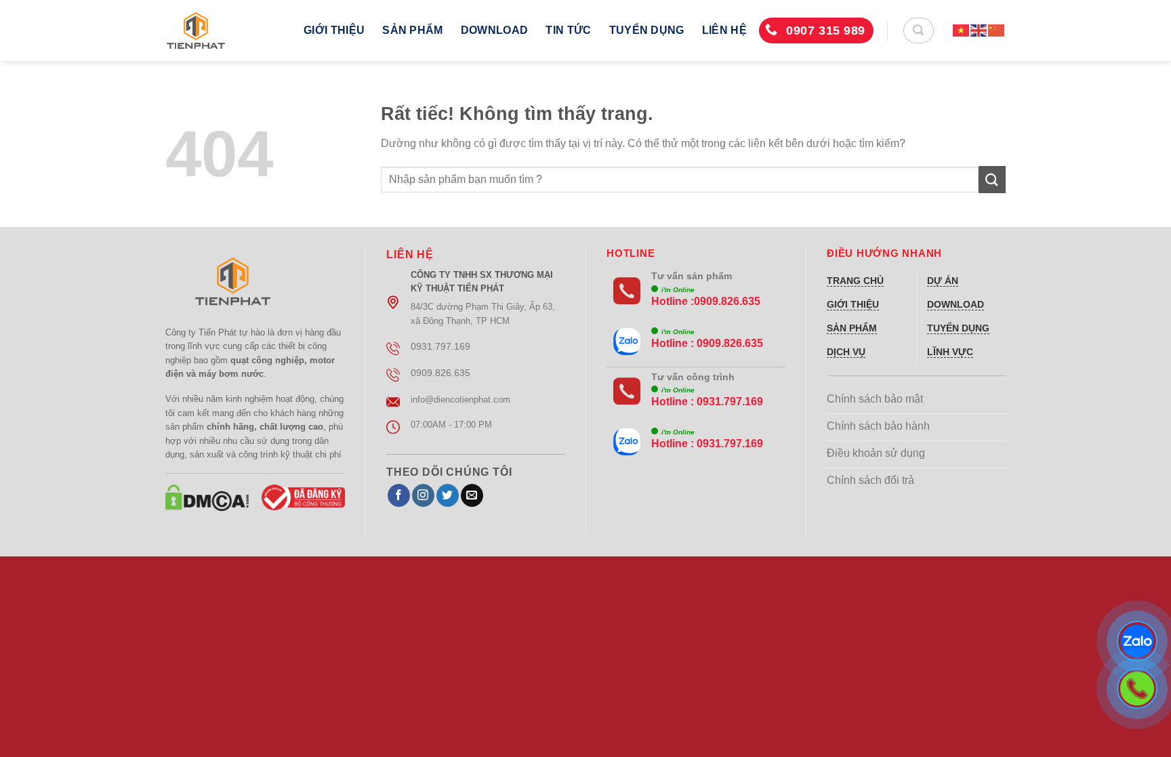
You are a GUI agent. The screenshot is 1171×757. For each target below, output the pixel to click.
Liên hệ (724, 30)
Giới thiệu (334, 30)
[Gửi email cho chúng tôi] (472, 495)
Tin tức (568, 30)
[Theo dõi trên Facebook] (399, 495)
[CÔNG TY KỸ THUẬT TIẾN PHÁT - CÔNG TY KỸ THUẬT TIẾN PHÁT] (224, 30)
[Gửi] (992, 179)
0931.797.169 (730, 401)
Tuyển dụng (646, 30)
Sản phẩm (412, 30)
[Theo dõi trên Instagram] (423, 495)
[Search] (918, 30)
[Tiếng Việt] (961, 30)
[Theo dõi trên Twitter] (447, 495)
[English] (979, 30)
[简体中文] (997, 30)
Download (495, 30)
